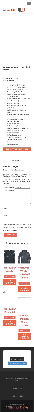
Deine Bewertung (9, 187)
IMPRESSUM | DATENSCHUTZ (17, 408)
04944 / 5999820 (17, 396)
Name (5, 208)
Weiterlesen (10, 276)
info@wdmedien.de (17, 388)
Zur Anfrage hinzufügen (17, 149)
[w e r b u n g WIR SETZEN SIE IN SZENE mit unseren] (12, 354)
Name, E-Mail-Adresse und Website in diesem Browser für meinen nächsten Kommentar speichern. (17, 227)
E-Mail (5, 215)
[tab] (17, 160)
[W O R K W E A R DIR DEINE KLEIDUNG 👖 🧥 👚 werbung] (22, 354)
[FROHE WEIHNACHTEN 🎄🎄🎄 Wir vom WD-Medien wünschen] (7, 354)
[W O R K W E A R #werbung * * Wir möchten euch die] (27, 354)
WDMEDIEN (23, 406)
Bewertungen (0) (17, 160)
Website (9, 406)
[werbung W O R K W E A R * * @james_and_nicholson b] (17, 354)
